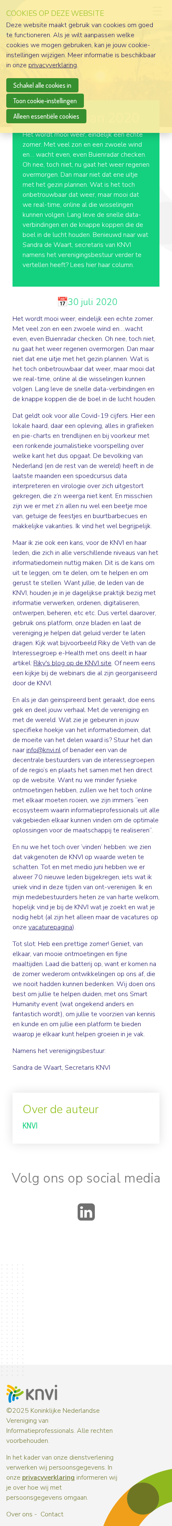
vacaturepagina (50, 927)
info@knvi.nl (43, 750)
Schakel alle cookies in (42, 85)
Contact (51, 1514)
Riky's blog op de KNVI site (72, 663)
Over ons (19, 1514)
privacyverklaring (48, 1477)
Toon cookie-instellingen (45, 101)
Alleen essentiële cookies (46, 116)
